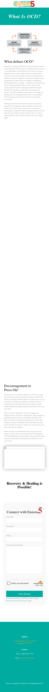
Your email (10, 526)
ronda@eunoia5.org (27, 658)
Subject (8, 536)
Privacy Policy (10, 601)
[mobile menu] (45, 4)
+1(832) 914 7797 (27, 654)
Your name (9, 517)
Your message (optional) (14, 545)
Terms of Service (23, 601)
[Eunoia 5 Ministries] (24, 4)
